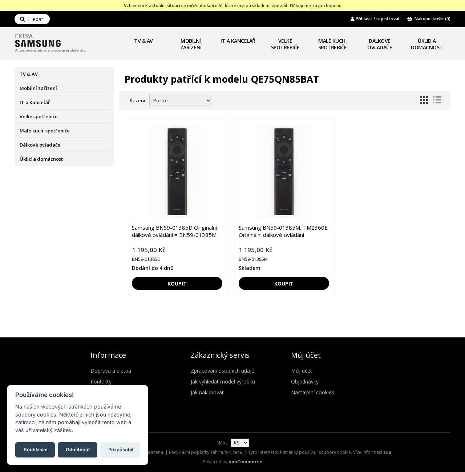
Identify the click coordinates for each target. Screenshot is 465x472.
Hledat (34, 19)
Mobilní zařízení (191, 44)
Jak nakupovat (207, 392)
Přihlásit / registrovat (377, 19)
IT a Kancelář (238, 40)
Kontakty (101, 381)
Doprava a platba (110, 370)
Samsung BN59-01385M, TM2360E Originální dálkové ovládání (283, 231)
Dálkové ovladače (379, 44)
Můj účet (301, 370)
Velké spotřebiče (285, 44)
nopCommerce (245, 462)
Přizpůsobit (121, 449)
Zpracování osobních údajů (223, 370)
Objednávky (305, 381)
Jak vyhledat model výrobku (223, 381)
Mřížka (424, 100)
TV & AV (143, 40)
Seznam (437, 100)
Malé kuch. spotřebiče (332, 44)
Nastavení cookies (312, 392)
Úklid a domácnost (427, 44)
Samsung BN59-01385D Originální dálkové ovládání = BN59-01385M (174, 231)
